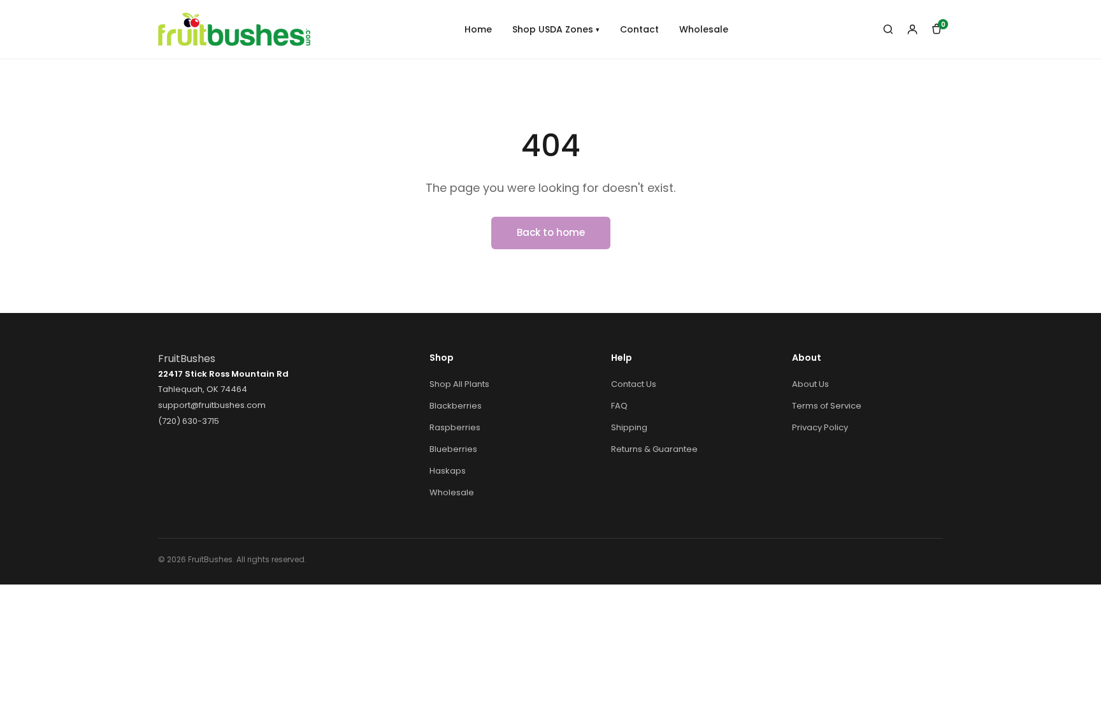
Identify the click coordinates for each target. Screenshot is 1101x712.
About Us (810, 384)
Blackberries (455, 406)
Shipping (629, 427)
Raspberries (454, 427)
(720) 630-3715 (188, 421)
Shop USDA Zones (556, 29)
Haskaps (447, 471)
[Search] (888, 29)
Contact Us (633, 384)
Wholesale (703, 29)
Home (478, 29)
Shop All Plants (459, 384)
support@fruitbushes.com (212, 405)
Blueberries (453, 449)
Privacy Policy (820, 427)
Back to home (551, 232)
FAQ (619, 406)
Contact (639, 29)
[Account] (912, 29)
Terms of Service (826, 406)
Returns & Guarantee (654, 449)
